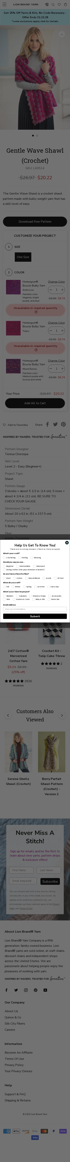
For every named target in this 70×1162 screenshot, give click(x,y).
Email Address (9, 605)
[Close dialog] (67, 542)
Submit (35, 616)
